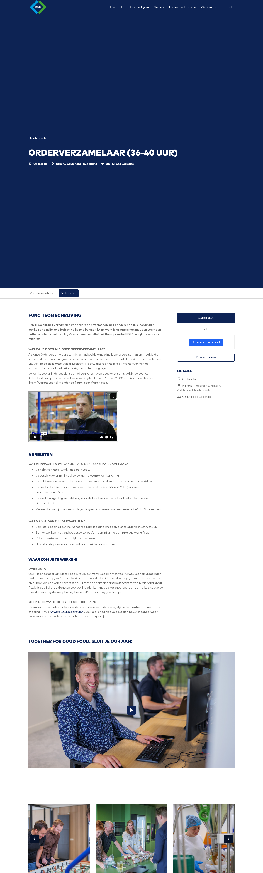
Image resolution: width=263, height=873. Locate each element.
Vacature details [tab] (41, 293)
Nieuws (159, 7)
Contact (226, 7)
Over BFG (116, 7)
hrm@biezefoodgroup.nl (67, 612)
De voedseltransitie (182, 7)
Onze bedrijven (138, 7)
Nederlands (38, 138)
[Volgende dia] (228, 839)
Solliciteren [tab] (68, 293)
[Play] (131, 710)
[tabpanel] (131, 468)
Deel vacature (206, 357)
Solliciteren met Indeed (206, 342)
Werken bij (208, 7)
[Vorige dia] (34, 839)
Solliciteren (206, 317)
